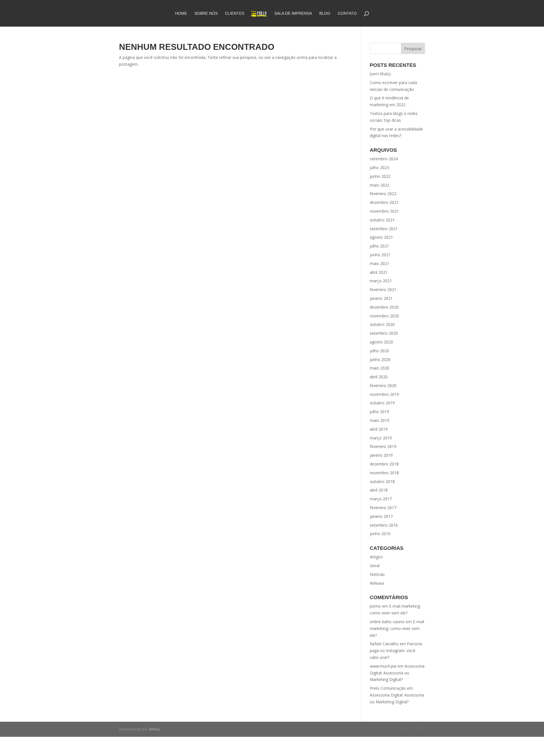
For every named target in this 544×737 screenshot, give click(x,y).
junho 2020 (380, 359)
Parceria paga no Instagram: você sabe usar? (396, 650)
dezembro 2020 (384, 307)
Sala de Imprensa (293, 13)
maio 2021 (379, 263)
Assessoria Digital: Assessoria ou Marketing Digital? (397, 672)
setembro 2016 (384, 525)
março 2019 (381, 438)
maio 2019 (379, 420)
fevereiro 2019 (383, 446)
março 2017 (381, 498)
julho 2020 (379, 350)
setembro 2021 (384, 228)
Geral (374, 565)
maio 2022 (379, 185)
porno (375, 606)
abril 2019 (379, 429)
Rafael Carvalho (384, 643)
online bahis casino (387, 621)
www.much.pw (383, 666)
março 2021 (381, 280)
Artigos (376, 556)
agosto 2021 (381, 237)
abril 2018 (379, 490)
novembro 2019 (384, 394)
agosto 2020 (381, 342)
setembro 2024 (384, 158)
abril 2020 (379, 376)
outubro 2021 (382, 220)
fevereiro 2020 (383, 385)
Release (377, 583)
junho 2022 (380, 176)
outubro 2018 (382, 481)
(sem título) (380, 73)
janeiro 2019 (381, 455)
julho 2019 (379, 411)
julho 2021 (379, 246)
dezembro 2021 (384, 202)
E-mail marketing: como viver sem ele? (397, 628)
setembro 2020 (384, 333)
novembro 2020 (384, 316)
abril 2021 (379, 272)
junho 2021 (380, 254)
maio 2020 (379, 368)
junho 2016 (380, 533)
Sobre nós (206, 13)
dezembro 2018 (384, 464)
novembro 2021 (384, 211)
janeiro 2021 (381, 298)
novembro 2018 (384, 472)
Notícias (377, 574)
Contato (347, 13)
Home (181, 13)
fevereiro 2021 (383, 289)
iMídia (154, 729)
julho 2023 (379, 167)
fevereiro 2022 (383, 193)
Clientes (234, 13)
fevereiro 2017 (383, 507)
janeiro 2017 (381, 516)
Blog (324, 13)
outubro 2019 (382, 402)
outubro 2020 (382, 324)
